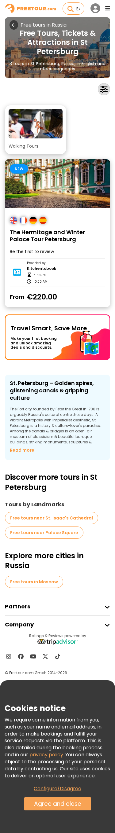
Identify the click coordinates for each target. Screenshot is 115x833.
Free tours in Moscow (34, 582)
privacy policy (46, 754)
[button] (35, 129)
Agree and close (57, 804)
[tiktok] (57, 656)
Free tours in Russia (44, 25)
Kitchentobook (41, 268)
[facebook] (21, 656)
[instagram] (8, 656)
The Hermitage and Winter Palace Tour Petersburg (47, 236)
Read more (22, 450)
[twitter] (45, 656)
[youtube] (33, 656)
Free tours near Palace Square (44, 533)
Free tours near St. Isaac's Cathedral (51, 518)
